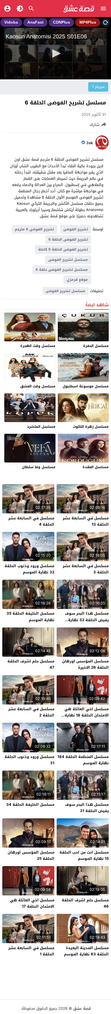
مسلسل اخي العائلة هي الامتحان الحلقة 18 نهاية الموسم (86, 715)
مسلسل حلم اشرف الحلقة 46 (85, 903)
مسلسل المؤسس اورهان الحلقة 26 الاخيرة (85, 664)
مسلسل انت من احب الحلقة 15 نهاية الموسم (84, 855)
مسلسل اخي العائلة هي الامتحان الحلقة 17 (32, 903)
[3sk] (102, 148)
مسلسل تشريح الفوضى (68, 260)
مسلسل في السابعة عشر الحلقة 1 (31, 951)
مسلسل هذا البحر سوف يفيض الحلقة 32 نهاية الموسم (87, 619)
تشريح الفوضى (75, 229)
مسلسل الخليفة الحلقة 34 (30, 804)
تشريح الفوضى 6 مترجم (34, 229)
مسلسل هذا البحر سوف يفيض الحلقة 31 (87, 807)
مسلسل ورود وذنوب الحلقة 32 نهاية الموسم (29, 569)
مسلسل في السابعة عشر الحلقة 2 (31, 712)
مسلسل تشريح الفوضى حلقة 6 (62, 270)
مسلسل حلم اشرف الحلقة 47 (30, 664)
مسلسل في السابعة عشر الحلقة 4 (31, 521)
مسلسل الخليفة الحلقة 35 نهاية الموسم (30, 616)
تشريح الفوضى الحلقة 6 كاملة (63, 249)
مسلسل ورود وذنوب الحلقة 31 (29, 760)
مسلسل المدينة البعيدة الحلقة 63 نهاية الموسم (86, 951)
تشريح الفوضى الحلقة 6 (68, 239)
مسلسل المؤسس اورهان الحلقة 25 (31, 855)
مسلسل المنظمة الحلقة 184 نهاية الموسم (83, 760)
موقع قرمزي (77, 279)
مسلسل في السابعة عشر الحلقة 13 (86, 521)
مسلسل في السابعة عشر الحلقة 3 (86, 569)
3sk (89, 143)
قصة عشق (82, 1008)
